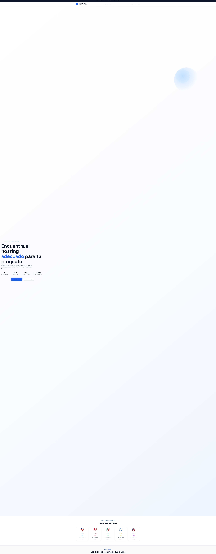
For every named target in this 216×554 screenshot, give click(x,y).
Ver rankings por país (17, 279)
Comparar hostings (28, 279)
